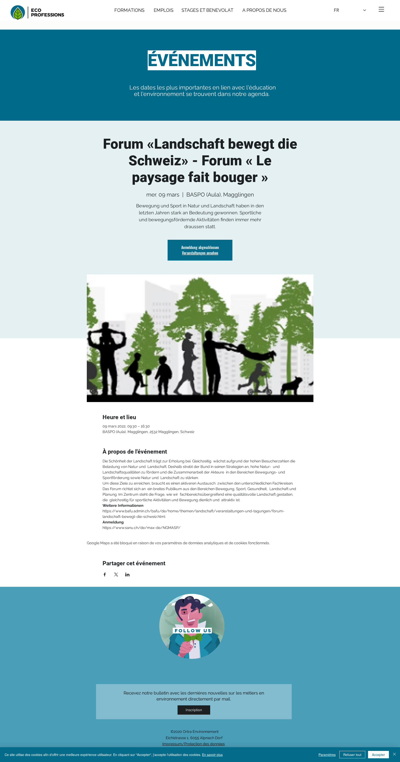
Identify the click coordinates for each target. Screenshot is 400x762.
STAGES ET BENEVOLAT (207, 10)
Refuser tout (352, 754)
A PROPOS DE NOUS (259, 10)
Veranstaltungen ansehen (200, 253)
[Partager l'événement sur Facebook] (105, 574)
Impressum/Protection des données (193, 744)
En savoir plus (212, 754)
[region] (192, 626)
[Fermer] (394, 754)
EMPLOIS (163, 10)
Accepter (378, 754)
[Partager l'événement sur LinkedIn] (127, 574)
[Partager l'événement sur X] (116, 574)
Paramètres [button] (327, 754)
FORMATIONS (129, 10)
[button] (381, 9)
